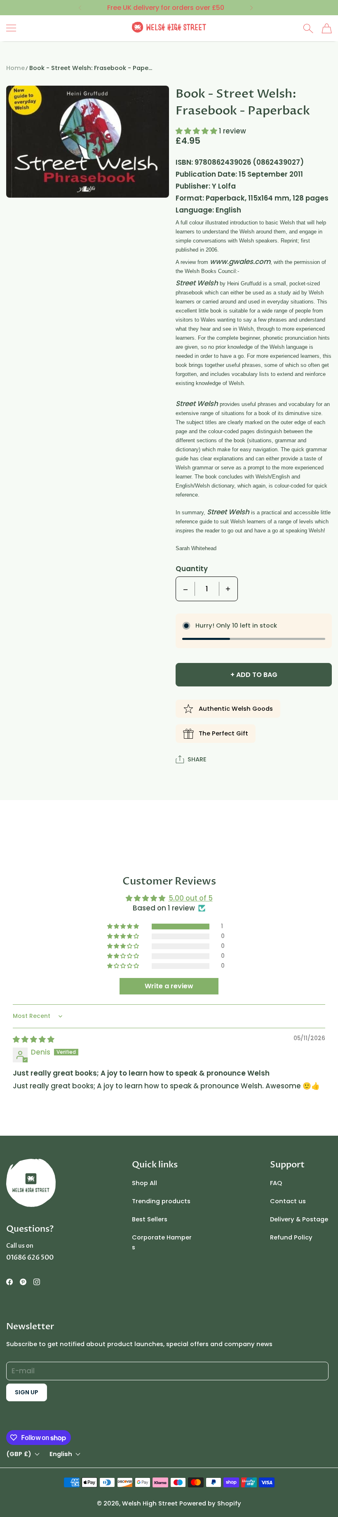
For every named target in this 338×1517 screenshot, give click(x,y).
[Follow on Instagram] (36, 1282)
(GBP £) (18, 1454)
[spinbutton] (207, 589)
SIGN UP (26, 1392)
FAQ (276, 1183)
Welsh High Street (150, 1503)
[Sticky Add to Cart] (306, 1496)
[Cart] (327, 28)
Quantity (192, 569)
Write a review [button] (169, 986)
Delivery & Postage (299, 1219)
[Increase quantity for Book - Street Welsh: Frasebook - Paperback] (228, 589)
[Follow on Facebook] (9, 1282)
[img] (33, 1039)
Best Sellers (149, 1219)
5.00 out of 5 (191, 898)
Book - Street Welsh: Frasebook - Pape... (90, 68)
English (60, 1454)
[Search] (308, 28)
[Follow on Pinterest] (23, 1282)
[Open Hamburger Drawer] (11, 28)
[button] (79, 7)
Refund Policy (291, 1237)
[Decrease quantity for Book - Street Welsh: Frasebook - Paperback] (185, 589)
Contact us (288, 1201)
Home (15, 68)
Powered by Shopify (210, 1503)
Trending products (161, 1201)
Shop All (144, 1183)
